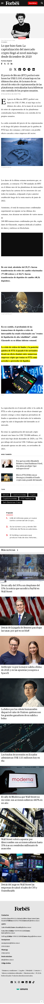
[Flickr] (30, 982)
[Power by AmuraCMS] (22, 989)
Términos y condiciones (9, 970)
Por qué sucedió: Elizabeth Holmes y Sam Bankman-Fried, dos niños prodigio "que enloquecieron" (29, 465)
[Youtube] (22, 982)
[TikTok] (33, 982)
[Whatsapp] (10, 69)
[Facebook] (20, 69)
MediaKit (29, 970)
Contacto (37, 970)
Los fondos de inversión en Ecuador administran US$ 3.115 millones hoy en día (20, 758)
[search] (42, 3)
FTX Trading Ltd (27, 498)
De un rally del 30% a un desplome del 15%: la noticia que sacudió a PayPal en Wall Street (20, 588)
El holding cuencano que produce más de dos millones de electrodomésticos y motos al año (23, 536)
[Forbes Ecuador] (12, 3)
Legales (21, 970)
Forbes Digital (6, 61)
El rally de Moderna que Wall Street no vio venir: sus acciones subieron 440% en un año (22, 800)
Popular (9, 513)
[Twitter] (15, 69)
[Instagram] (19, 982)
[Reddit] (24, 69)
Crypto (33, 495)
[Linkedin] (33, 69)
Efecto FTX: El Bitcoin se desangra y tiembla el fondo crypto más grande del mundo (29, 477)
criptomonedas (19, 495)
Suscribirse (32, 3)
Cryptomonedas (10, 498)
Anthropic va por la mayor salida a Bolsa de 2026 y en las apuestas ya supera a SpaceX (21, 670)
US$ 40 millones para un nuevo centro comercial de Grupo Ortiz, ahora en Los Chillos (23, 519)
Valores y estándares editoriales (12, 973)
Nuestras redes (29, 973)
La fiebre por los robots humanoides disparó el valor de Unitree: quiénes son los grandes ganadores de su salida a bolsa (21, 714)
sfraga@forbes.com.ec (34, 936)
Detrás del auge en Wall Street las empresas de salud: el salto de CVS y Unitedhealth (19, 888)
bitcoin (6, 495)
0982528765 (5, 953)
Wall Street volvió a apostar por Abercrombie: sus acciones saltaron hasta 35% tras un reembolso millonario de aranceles (21, 844)
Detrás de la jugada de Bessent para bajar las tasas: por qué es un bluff (21, 629)
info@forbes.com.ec (33, 921)
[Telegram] (29, 69)
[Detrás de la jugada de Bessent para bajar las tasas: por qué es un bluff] (22, 611)
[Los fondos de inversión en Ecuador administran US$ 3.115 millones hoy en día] (22, 738)
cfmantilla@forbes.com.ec (23, 927)
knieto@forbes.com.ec (8, 933)
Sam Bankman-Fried (12, 502)
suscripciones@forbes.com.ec (10, 943)
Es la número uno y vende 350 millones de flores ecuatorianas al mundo (23, 528)
